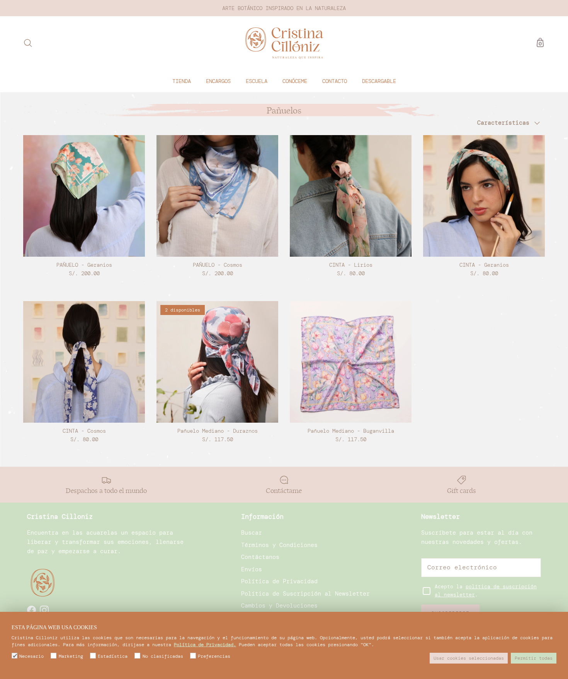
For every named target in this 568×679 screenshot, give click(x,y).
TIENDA (181, 80)
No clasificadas (163, 656)
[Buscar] (27, 42)
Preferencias (214, 656)
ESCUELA (256, 80)
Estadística (113, 656)
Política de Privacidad (279, 581)
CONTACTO (334, 80)
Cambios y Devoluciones (279, 606)
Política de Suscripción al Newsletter (305, 594)
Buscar (251, 533)
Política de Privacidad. (205, 645)
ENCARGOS (218, 80)
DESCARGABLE (379, 80)
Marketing (71, 656)
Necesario (31, 656)
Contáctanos (260, 557)
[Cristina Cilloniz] (284, 43)
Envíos (251, 569)
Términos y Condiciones (279, 545)
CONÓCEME (294, 80)
